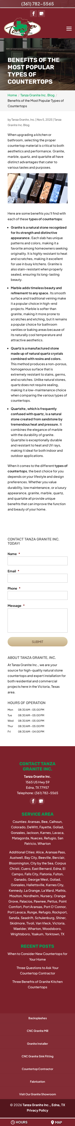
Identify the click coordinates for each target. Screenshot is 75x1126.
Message (16, 606)
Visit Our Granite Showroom (37, 1094)
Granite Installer (37, 1043)
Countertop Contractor (37, 1069)
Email (13, 571)
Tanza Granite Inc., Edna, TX (44, 1105)
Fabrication (37, 1081)
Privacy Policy (37, 1110)
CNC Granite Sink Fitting (37, 1056)
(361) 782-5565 (37, 3)
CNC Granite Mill (37, 1030)
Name (14, 554)
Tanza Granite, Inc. (23, 119)
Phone (14, 588)
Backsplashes (37, 1018)
